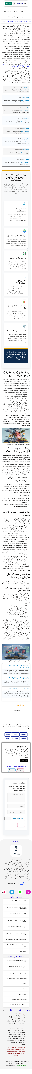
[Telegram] (11, 892)
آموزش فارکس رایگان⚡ (22, 994)
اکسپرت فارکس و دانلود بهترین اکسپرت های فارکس (17, 1004)
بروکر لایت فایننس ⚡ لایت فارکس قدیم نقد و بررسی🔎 (17, 973)
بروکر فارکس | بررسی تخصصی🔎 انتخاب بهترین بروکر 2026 (16, 978)
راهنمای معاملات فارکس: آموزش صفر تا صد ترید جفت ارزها (16, 939)
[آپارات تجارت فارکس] (3, 892)
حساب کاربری (8, 3)
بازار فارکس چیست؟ (23, 951)
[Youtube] (20, 892)
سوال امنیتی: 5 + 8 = (17, 818)
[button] (23, 734)
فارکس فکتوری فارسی (22, 989)
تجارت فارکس (24, 983)
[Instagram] (28, 892)
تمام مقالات (24, 761)
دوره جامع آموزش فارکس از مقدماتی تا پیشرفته (16, 65)
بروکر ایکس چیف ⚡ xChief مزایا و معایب (19, 999)
